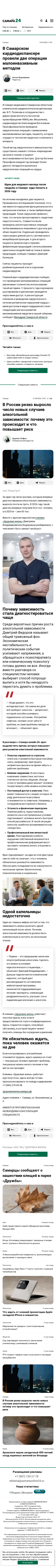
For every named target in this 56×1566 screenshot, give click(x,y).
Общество (6, 1337)
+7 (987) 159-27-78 (26, 1476)
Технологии (7, 1237)
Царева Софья (19, 438)
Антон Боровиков (20, 77)
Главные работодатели (28, 98)
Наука (5, 1251)
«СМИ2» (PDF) (34, 1547)
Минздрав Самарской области (30, 317)
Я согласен (27, 1562)
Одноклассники (43, 338)
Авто (4, 1222)
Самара (5, 42)
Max (9, 91)
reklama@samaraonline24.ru (26, 1480)
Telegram (42, 91)
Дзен (22, 91)
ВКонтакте (17, 338)
